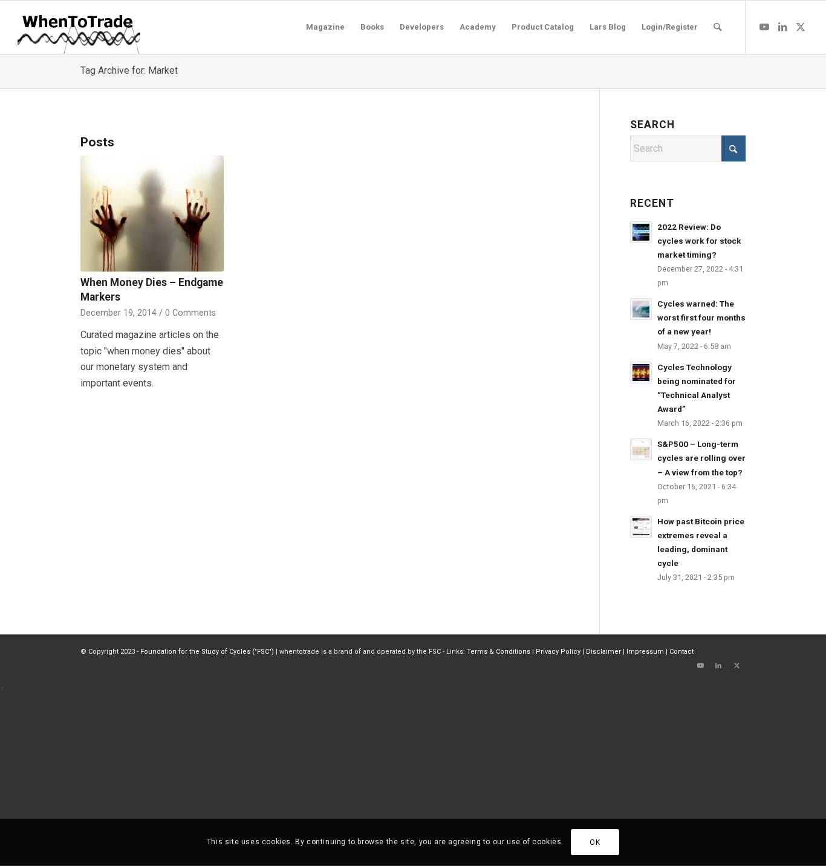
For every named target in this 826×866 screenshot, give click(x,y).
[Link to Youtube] (764, 27)
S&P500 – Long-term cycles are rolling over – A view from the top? (701, 458)
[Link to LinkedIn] (782, 27)
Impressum (645, 652)
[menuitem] (325, 27)
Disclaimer (603, 652)
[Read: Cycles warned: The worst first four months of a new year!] (641, 309)
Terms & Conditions (498, 652)
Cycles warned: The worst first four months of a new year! (701, 317)
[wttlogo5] (78, 27)
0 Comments (190, 313)
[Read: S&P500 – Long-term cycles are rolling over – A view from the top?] (641, 449)
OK (595, 842)
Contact (681, 652)
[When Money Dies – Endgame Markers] (152, 213)
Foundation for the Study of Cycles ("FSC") (207, 652)
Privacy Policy (558, 652)
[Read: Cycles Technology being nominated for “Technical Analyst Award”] (641, 372)
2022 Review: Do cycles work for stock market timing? (699, 240)
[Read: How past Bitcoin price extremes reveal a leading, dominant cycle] (641, 527)
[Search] (717, 27)
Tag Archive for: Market (129, 70)
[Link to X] (801, 27)
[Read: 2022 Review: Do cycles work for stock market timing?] (641, 232)
